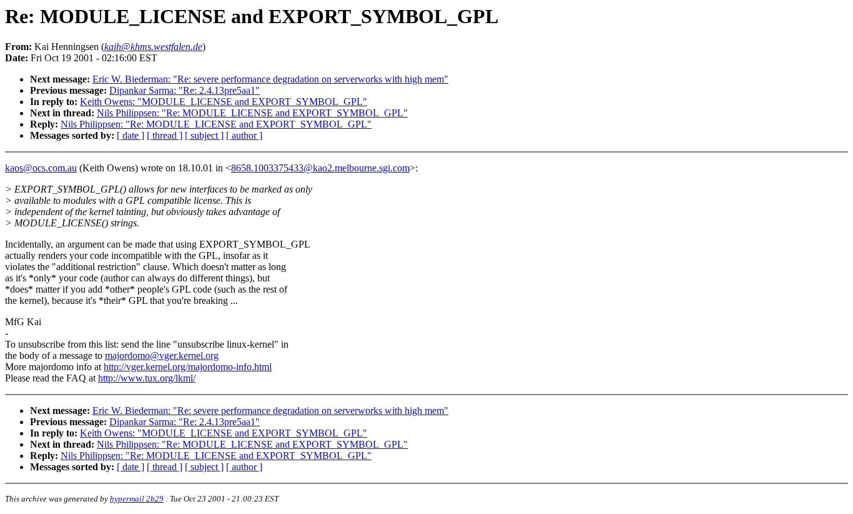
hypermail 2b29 (137, 498)
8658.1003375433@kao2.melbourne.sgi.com (320, 168)
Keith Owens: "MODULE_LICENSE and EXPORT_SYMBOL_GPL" (223, 101)
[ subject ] (204, 135)
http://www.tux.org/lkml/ (146, 378)
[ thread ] (164, 135)
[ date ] (130, 135)
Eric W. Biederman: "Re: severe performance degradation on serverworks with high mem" (270, 79)
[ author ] (244, 135)
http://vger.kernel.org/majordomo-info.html (188, 366)
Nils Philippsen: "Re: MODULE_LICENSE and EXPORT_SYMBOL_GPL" (252, 113)
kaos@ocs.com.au (41, 168)
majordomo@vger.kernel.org (162, 355)
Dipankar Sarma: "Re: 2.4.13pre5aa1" (184, 90)
